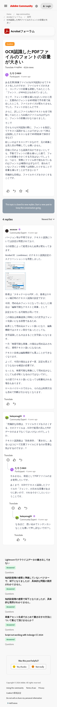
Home (9, 14)
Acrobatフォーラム (14, 17)
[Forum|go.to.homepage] (21, 6)
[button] (6, 7)
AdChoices (13, 703)
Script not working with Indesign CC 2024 (24, 634)
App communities (23, 14)
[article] (28, 317)
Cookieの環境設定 (13, 693)
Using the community (15, 688)
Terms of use (31, 688)
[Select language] (36, 6)
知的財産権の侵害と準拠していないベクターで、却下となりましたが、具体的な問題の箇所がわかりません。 (28, 581)
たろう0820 (15, 73)
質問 (29, 17)
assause (13, 229)
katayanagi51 (16, 416)
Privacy (41, 688)
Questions (9, 572)
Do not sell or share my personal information (24, 698)
